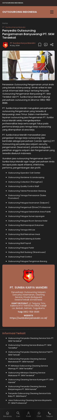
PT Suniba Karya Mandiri (22, 43)
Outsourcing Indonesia (19, 12)
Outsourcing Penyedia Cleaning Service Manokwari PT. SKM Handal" (27, 360)
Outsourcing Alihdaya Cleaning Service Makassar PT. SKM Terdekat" (26, 374)
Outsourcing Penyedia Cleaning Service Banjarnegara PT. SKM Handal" (27, 388)
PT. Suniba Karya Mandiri (13, 27)
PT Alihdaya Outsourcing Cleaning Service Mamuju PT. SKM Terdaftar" (28, 367)
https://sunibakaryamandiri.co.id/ (28, 318)
